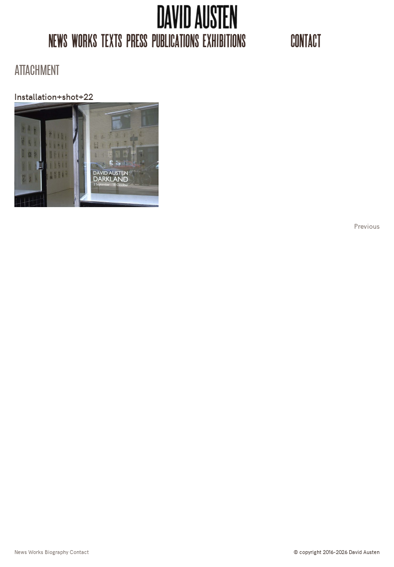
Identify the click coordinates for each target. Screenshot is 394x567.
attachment (36, 71)
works (35, 551)
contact (79, 551)
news (20, 551)
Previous (367, 226)
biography (56, 551)
